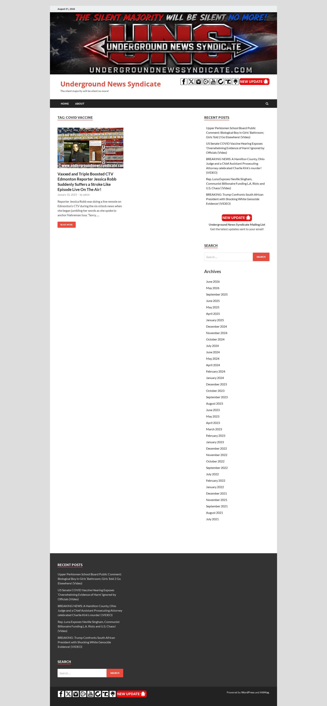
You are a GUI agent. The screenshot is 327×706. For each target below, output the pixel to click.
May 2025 (212, 307)
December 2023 (216, 384)
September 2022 (217, 467)
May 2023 (212, 416)
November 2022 (216, 455)
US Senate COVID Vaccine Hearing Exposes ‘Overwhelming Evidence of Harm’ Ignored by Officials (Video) (235, 148)
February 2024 (215, 371)
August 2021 (214, 512)
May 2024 (212, 358)
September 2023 (217, 397)
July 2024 (212, 345)
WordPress (248, 692)
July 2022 (212, 474)
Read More (65, 224)
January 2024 (215, 378)
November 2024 (216, 333)
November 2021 (216, 500)
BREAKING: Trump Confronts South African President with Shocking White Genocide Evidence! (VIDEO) (234, 199)
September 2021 (217, 506)
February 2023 (215, 435)
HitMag (264, 692)
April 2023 (213, 422)
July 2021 (212, 519)
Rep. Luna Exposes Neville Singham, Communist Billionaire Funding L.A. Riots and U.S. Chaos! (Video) (235, 183)
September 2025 (217, 294)
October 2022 (215, 461)
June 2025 (213, 300)
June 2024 (213, 352)
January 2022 (215, 487)
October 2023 (215, 390)
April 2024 (213, 365)
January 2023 (215, 442)
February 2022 (215, 480)
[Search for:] (236, 257)
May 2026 (212, 288)
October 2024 (215, 339)
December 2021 (216, 493)
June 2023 (213, 410)
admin (86, 194)
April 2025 (213, 313)
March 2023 (214, 429)
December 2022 (216, 448)
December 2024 (216, 326)
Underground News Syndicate (110, 84)
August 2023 (214, 403)
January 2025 (215, 320)
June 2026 (213, 281)
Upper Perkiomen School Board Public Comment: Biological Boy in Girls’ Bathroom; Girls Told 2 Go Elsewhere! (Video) (235, 132)
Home (65, 103)
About (79, 103)
